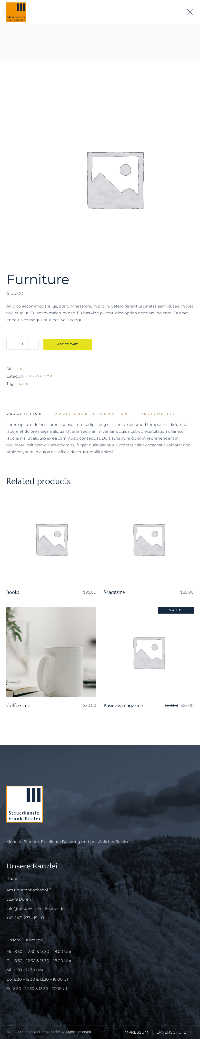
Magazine (114, 592)
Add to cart (67, 344)
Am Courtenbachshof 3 (28, 890)
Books (12, 592)
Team (23, 383)
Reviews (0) (158, 413)
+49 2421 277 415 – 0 (25, 918)
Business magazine (123, 705)
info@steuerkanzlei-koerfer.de (35, 908)
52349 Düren (18, 899)
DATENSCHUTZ (171, 1032)
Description (24, 413)
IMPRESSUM (135, 1032)
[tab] (24, 414)
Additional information (92, 413)
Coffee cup (18, 705)
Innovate (40, 376)
